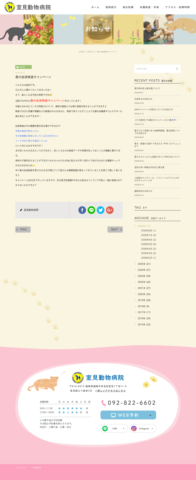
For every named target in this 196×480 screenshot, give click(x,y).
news (22, 67)
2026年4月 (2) (148, 249)
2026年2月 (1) (148, 258)
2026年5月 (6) (148, 244)
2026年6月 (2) (148, 240)
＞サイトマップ (20, 468)
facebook (82, 210)
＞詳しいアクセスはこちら (110, 391)
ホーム (95, 7)
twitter (100, 210)
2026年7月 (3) (148, 235)
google (110, 210)
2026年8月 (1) (148, 231)
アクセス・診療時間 (177, 7)
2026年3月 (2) (148, 253)
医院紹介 (111, 7)
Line (91, 210)
